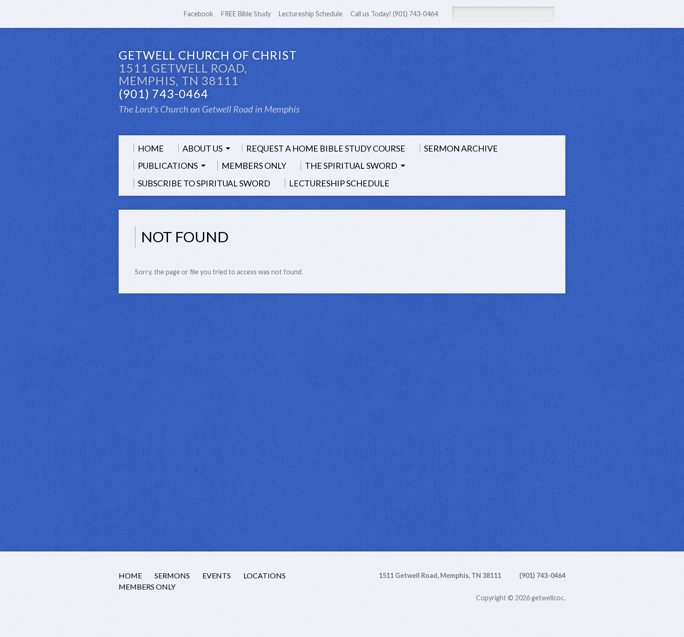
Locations (264, 575)
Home (130, 575)
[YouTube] (198, 611)
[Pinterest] (185, 611)
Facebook (198, 14)
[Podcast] (135, 611)
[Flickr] (223, 611)
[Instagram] (236, 611)
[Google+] (173, 611)
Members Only (147, 586)
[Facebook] (135, 14)
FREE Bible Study (246, 14)
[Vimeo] (211, 611)
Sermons (172, 575)
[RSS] (123, 14)
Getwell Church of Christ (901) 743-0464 (208, 74)
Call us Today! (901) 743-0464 (394, 14)
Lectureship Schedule (310, 14)
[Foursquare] (248, 611)
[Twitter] (160, 611)
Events (216, 575)
